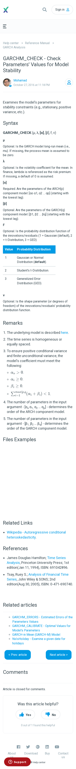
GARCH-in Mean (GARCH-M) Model (36, 634)
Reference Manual (37, 43)
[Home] (11, 10)
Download (31, 753)
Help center (11, 43)
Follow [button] (69, 82)
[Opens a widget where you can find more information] (17, 762)
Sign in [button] (60, 9)
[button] (45, 10)
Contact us (63, 755)
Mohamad (20, 80)
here (64, 333)
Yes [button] (28, 715)
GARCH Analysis (14, 47)
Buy (47, 753)
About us (12, 755)
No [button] (54, 715)
